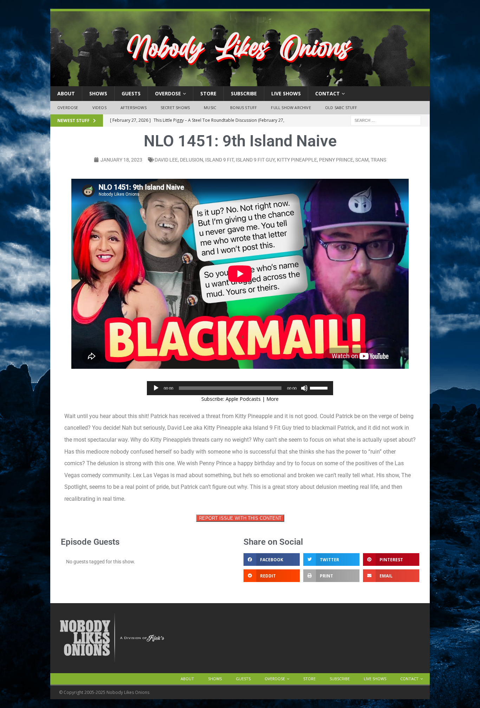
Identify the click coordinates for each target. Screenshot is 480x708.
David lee (166, 160)
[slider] (320, 387)
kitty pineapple (297, 160)
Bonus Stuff (243, 107)
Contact (327, 93)
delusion (191, 160)
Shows (98, 93)
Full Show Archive (291, 107)
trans (378, 160)
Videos (99, 107)
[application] (240, 388)
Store (208, 93)
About (66, 93)
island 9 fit (219, 160)
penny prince (336, 160)
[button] (272, 559)
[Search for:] (386, 119)
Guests (131, 93)
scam (362, 160)
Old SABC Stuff (341, 107)
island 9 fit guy (255, 160)
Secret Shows (175, 107)
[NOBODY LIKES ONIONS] (240, 82)
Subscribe (244, 93)
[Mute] (304, 388)
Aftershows (134, 107)
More (272, 399)
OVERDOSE (168, 93)
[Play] (156, 388)
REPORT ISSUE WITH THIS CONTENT (240, 518)
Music (210, 107)
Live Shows (286, 93)
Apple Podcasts (243, 399)
